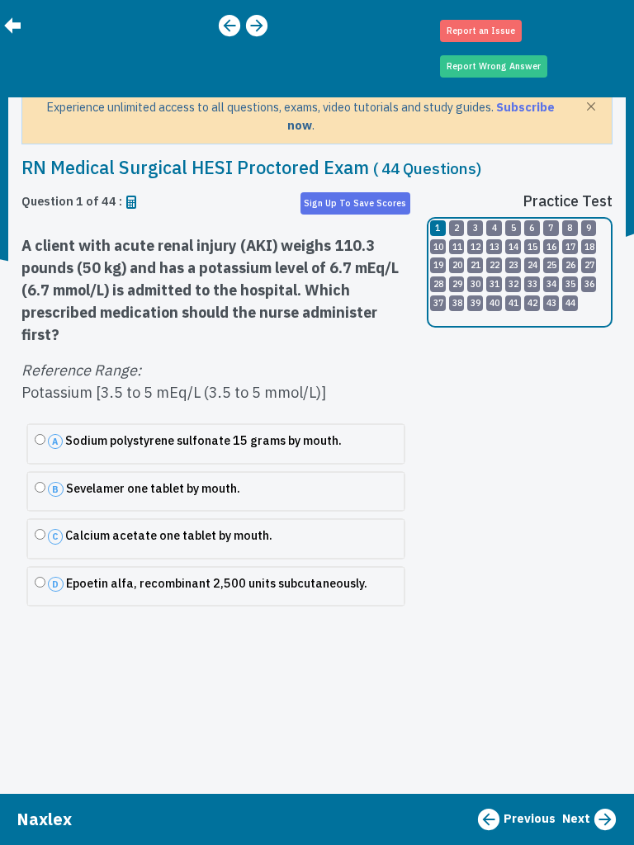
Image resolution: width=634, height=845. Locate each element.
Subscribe (525, 107)
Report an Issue (481, 30)
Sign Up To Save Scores (355, 203)
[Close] (591, 106)
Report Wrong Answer (494, 66)
